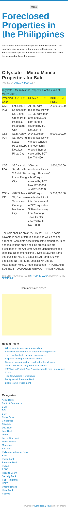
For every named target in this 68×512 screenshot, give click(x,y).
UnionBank (7, 490)
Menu (34, 6)
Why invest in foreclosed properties (23, 348)
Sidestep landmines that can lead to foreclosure (30, 362)
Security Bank (9, 476)
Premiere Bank (9, 462)
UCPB (5, 483)
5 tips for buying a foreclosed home (23, 358)
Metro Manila (9, 441)
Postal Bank (8, 459)
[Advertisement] (26, 314)
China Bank (8, 417)
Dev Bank (7, 427)
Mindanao (7, 445)
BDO (4, 406)
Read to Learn (9, 472)
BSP (4, 413)
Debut (48, 506)
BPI (4, 410)
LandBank (7, 431)
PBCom (6, 448)
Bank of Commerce (12, 403)
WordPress (39, 506)
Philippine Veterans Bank (15, 452)
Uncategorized (9, 486)
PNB (4, 455)
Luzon (45, 276)
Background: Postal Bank (18, 382)
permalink (8, 278)
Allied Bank (8, 400)
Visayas (6, 493)
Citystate (35, 276)
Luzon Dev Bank (10, 438)
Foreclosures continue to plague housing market (30, 351)
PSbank (6, 466)
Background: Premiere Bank (19, 379)
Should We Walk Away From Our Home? (26, 365)
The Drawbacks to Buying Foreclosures (25, 355)
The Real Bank (9, 479)
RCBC (5, 469)
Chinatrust (7, 420)
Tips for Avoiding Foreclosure (20, 376)
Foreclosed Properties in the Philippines (33, 25)
